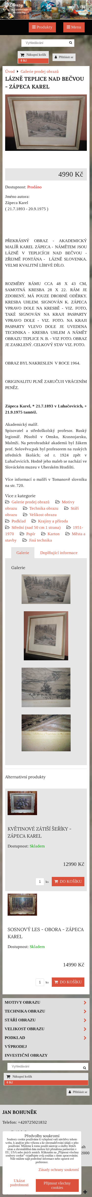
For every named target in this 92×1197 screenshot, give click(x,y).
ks (47, 882)
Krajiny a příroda (53, 521)
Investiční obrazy (26, 1055)
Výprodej (16, 1046)
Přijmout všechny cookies (57, 1185)
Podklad (19, 521)
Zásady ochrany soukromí (59, 1170)
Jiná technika (40, 540)
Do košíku (70, 881)
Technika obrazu (43, 508)
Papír (30, 534)
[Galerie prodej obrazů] (46, 18)
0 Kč (24, 60)
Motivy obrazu (22, 1002)
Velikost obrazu (43, 514)
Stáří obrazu (20, 1020)
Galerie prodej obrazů (31, 502)
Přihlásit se (65, 57)
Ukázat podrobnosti (19, 1183)
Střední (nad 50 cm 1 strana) (36, 527)
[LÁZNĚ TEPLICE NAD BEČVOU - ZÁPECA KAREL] (46, 123)
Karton (54, 534)
